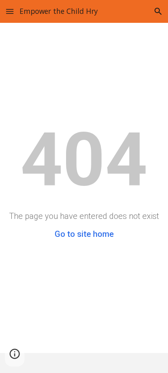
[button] (10, 11)
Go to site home (84, 234)
